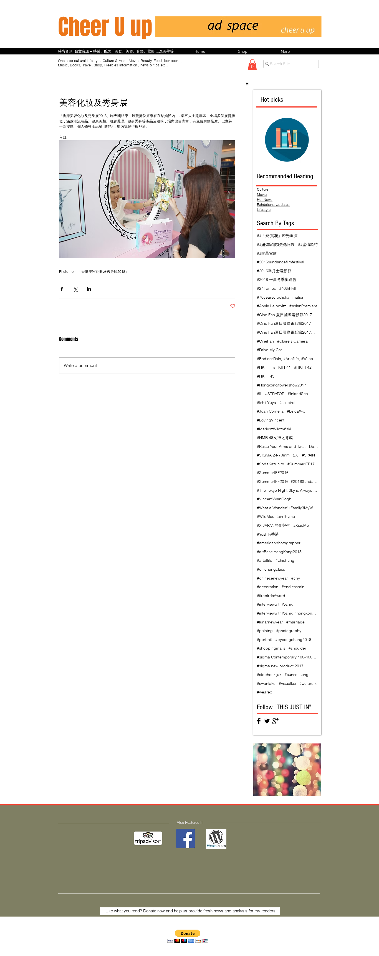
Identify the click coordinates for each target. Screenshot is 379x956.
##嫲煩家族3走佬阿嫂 (276, 244)
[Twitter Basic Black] (267, 721)
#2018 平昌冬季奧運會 (276, 279)
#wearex (264, 692)
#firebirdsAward (271, 595)
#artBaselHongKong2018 (279, 551)
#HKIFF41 (282, 367)
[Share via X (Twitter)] (75, 289)
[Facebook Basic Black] (259, 721)
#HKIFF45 (265, 376)
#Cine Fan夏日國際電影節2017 (284, 323)
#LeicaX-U (296, 411)
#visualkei (287, 683)
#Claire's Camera (292, 341)
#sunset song (297, 674)
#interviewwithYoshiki (275, 604)
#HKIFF (263, 367)
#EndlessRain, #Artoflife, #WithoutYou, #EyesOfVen (287, 358)
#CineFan (265, 341)
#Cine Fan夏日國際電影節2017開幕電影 (287, 332)
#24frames (266, 288)
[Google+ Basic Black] (275, 721)
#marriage (295, 622)
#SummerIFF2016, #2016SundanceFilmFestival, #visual (287, 481)
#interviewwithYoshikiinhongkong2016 (287, 613)
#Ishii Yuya (266, 402)
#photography (288, 630)
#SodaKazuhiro (270, 463)
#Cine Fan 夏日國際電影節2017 (284, 314)
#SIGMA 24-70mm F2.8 (278, 455)
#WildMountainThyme (276, 516)
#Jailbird (287, 402)
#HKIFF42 (303, 367)
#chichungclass (271, 569)
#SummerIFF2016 (273, 472)
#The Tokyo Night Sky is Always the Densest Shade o (287, 490)
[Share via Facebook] (61, 289)
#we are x (308, 683)
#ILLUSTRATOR (270, 393)
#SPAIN (308, 455)
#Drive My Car (269, 349)
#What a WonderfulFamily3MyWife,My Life (287, 507)
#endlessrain (293, 586)
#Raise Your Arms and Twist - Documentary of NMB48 (287, 446)
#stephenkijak (269, 674)
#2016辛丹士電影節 (274, 270)
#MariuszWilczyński (274, 428)
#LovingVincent (270, 420)
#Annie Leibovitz (271, 305)
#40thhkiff (287, 288)
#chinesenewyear (272, 578)
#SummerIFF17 (301, 463)
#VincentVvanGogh (274, 498)
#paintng (265, 630)
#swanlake (266, 683)
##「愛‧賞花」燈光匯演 (277, 235)
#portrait (264, 639)
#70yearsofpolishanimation (280, 297)
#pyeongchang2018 (293, 639)
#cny (295, 578)
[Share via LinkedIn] (89, 289)
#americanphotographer (278, 542)
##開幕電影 (267, 253)
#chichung (285, 560)
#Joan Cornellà (270, 411)
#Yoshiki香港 (268, 534)
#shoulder (297, 648)
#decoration (267, 586)
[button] (252, 64)
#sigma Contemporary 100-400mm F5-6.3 (287, 657)
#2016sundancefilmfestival (280, 261)
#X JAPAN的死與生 (273, 525)
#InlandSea (298, 393)
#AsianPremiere (303, 305)
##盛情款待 (308, 244)
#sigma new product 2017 (280, 665)
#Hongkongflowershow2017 (281, 385)
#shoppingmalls (271, 648)
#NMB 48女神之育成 (275, 437)
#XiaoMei (301, 525)
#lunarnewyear (270, 622)
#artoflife (264, 560)
